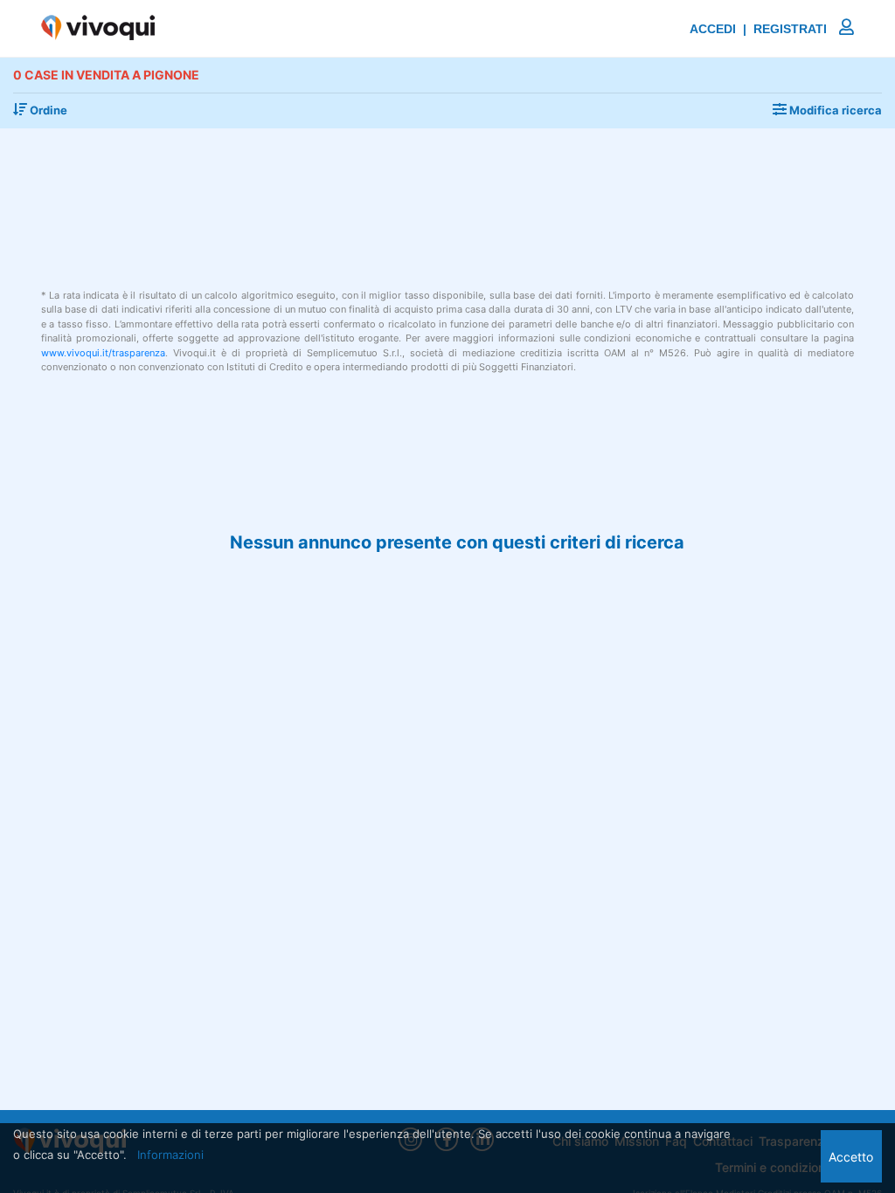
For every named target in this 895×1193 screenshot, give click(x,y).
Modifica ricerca (834, 110)
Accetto (851, 1156)
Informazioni (170, 1155)
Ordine (47, 110)
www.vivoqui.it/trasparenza (103, 353)
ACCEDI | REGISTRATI (760, 29)
